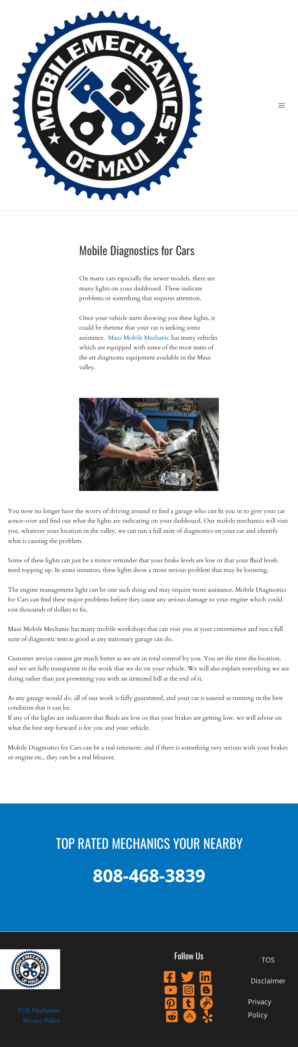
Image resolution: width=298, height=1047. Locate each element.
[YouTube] (170, 990)
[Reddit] (171, 1016)
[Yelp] (207, 1016)
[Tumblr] (188, 1003)
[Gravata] (206, 1003)
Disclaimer (46, 1011)
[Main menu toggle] (282, 105)
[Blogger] (206, 990)
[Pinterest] (170, 1003)
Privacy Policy (41, 1021)
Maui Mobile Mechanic (139, 338)
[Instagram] (188, 990)
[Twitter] (187, 976)
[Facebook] (169, 976)
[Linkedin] (205, 976)
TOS (23, 1011)
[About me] (189, 1016)
